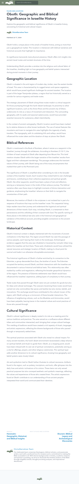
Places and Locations (15, 11)
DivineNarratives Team (20, 32)
